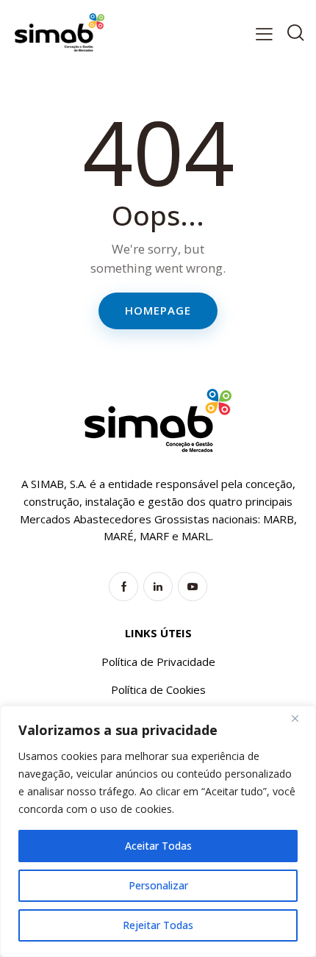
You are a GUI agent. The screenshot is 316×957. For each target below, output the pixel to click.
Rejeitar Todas (158, 925)
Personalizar (158, 885)
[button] (264, 34)
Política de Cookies (158, 689)
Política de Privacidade (158, 661)
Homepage (158, 310)
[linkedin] (158, 586)
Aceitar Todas (158, 846)
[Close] (300, 718)
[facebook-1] (123, 586)
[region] (158, 831)
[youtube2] (192, 586)
